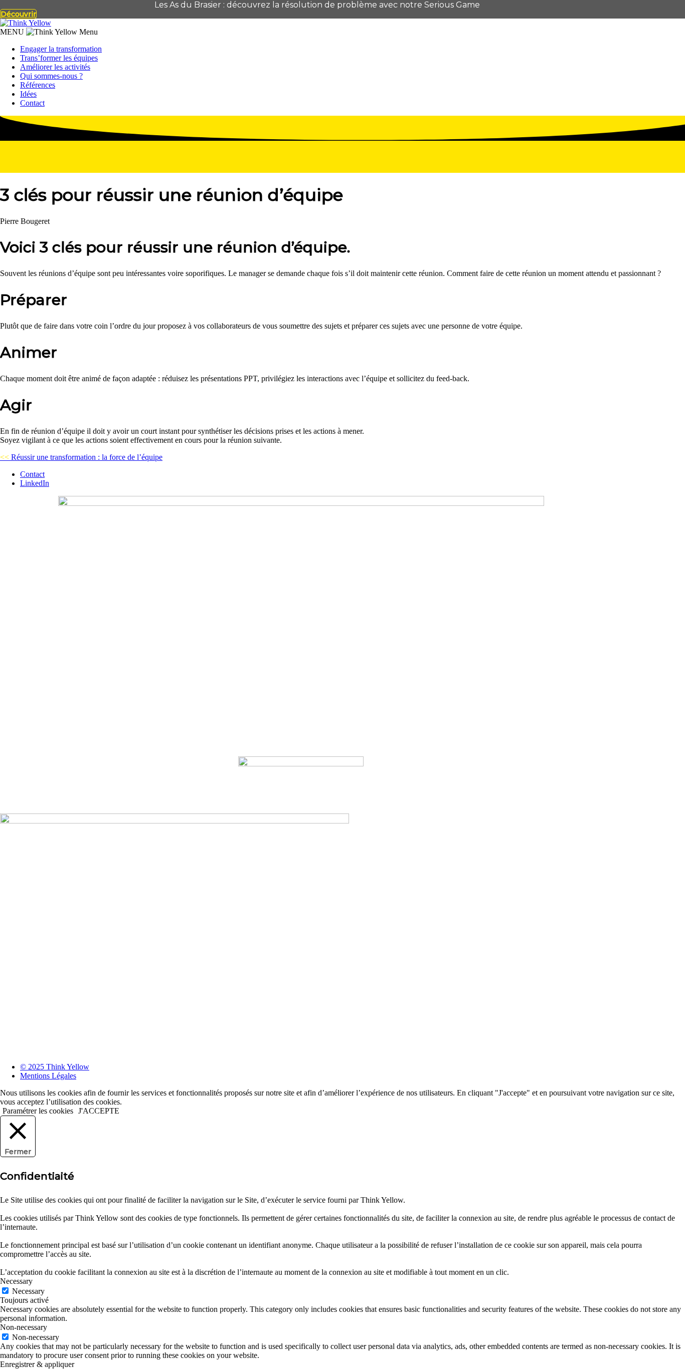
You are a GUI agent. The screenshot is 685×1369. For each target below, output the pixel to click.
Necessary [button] (16, 1281)
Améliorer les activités (55, 67)
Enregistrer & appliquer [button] (37, 1364)
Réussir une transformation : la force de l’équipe (81, 457)
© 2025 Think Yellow (54, 1066)
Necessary (28, 1291)
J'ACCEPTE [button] (98, 1111)
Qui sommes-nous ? (51, 76)
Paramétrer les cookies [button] (38, 1111)
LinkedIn (34, 483)
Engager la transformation (61, 49)
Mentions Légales (48, 1075)
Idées (28, 94)
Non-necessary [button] (23, 1327)
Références (37, 85)
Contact (32, 103)
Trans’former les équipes (59, 58)
